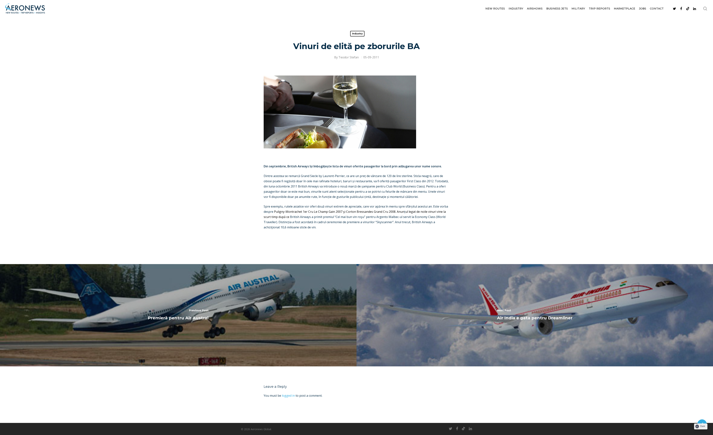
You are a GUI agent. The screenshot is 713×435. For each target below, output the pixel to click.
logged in (288, 396)
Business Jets (557, 8)
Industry (516, 8)
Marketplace (624, 8)
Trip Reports (599, 8)
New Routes (495, 8)
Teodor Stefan (348, 57)
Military (578, 8)
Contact (657, 8)
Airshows (535, 8)
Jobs (642, 8)
